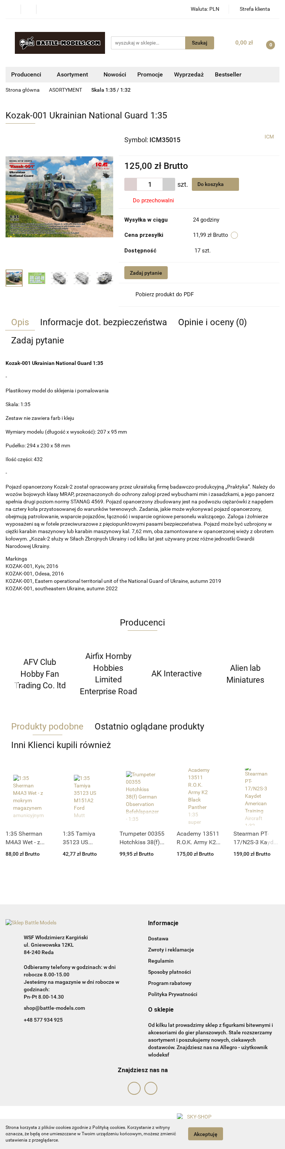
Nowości (115, 74)
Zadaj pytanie (146, 273)
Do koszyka (211, 184)
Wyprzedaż (189, 74)
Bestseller (228, 74)
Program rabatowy (169, 983)
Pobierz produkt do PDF (164, 294)
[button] (163, 923)
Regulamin (161, 961)
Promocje (150, 74)
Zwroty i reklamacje (171, 950)
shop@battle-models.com (54, 1008)
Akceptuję (205, 1134)
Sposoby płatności (169, 972)
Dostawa (158, 938)
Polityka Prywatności (172, 994)
